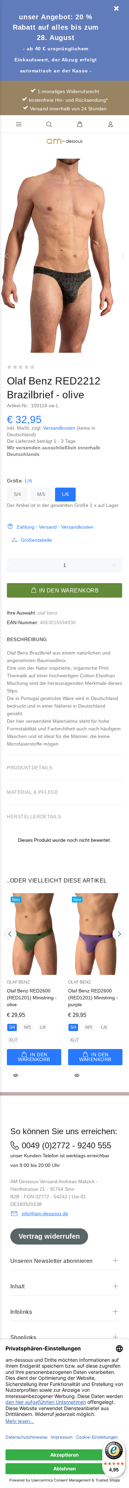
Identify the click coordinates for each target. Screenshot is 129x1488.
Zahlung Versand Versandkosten (55, 527)
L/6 (65, 494)
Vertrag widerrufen (49, 1236)
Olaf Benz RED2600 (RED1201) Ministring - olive (32, 997)
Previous (6, 255)
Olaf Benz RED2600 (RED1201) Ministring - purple (93, 997)
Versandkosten (59, 428)
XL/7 (13, 1040)
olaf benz (47, 613)
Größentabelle (36, 540)
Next (122, 255)
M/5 (41, 494)
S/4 (17, 494)
